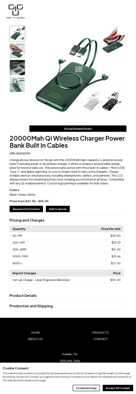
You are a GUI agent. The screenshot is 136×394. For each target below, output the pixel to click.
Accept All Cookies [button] (118, 388)
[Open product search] (117, 11)
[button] (68, 220)
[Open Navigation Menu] (125, 11)
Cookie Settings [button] (86, 388)
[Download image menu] (122, 30)
